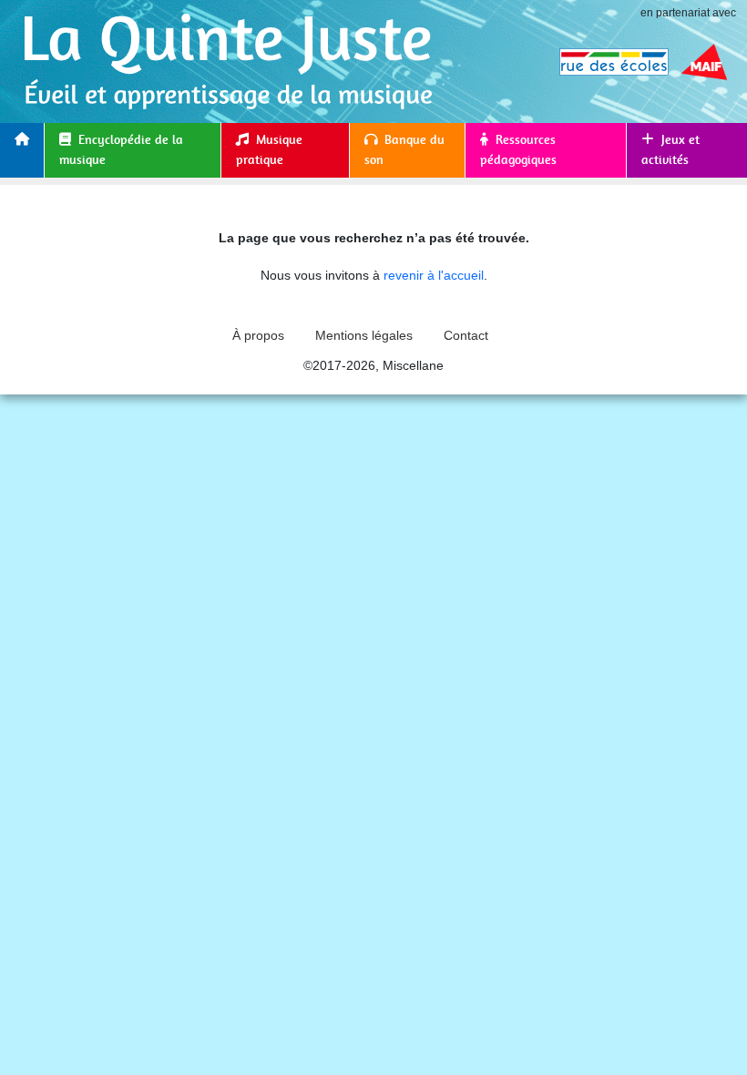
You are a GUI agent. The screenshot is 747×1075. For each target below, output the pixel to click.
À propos (258, 335)
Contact (466, 335)
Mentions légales (364, 335)
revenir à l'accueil (434, 275)
